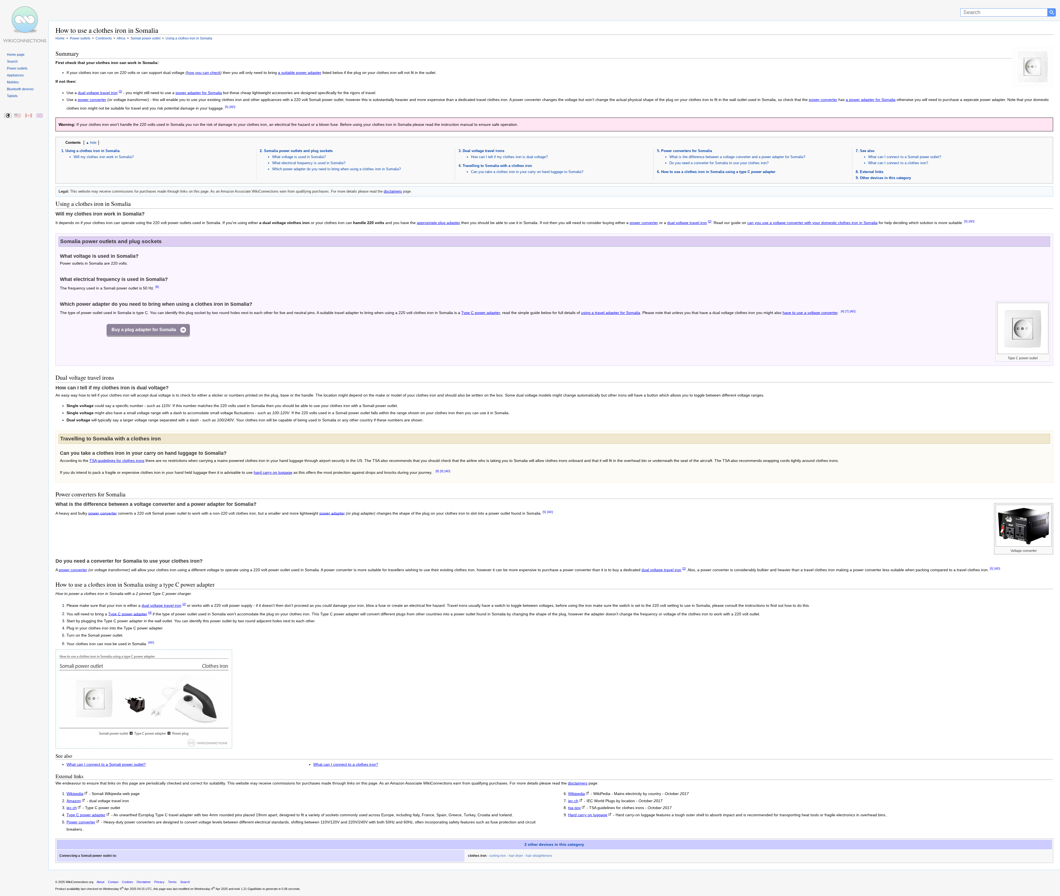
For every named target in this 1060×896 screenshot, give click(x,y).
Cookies (127, 882)
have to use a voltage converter (810, 313)
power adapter (332, 513)
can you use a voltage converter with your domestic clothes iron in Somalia (812, 223)
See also (867, 151)
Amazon (74, 801)
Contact (113, 882)
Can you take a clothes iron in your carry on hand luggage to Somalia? (527, 172)
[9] (441, 471)
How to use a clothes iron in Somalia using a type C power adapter (718, 172)
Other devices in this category (885, 178)
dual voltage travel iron (98, 93)
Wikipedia (75, 794)
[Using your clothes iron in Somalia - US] (18, 115)
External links (871, 172)
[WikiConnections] (24, 10)
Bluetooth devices (20, 89)
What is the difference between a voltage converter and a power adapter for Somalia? (737, 157)
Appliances (15, 75)
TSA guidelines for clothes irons (116, 461)
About (100, 882)
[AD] (232, 106)
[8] (437, 471)
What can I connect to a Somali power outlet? (904, 157)
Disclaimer (144, 882)
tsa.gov (574, 808)
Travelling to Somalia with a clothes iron (497, 166)
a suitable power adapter (299, 73)
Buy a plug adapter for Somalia (144, 329)
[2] (120, 91)
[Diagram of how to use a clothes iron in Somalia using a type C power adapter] (143, 747)
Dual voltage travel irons (483, 151)
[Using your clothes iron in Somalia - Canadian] (29, 115)
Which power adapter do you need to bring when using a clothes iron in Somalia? (336, 169)
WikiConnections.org (79, 882)
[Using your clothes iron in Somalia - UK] (40, 115)
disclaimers (393, 191)
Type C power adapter (480, 313)
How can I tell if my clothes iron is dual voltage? (509, 157)
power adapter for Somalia (199, 93)
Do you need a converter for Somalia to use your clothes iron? (718, 163)
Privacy (159, 882)
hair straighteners (539, 856)
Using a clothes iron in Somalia (92, 151)
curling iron (497, 856)
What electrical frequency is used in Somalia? (308, 163)
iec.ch (72, 808)
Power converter (81, 822)
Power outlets (17, 68)
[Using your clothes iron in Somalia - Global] (8, 115)
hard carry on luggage (273, 472)
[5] (226, 106)
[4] (842, 311)
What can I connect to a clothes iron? (898, 163)
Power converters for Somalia (686, 151)
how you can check (203, 73)
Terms (172, 882)
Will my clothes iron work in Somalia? (104, 157)
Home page (16, 55)
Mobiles (13, 82)
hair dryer (516, 856)
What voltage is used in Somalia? (299, 157)
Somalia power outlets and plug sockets (298, 151)
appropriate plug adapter (438, 223)
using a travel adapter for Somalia (610, 313)
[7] (847, 311)
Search (12, 61)
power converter (92, 100)
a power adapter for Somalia (870, 100)
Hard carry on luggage (587, 815)
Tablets (12, 96)
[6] (157, 286)
